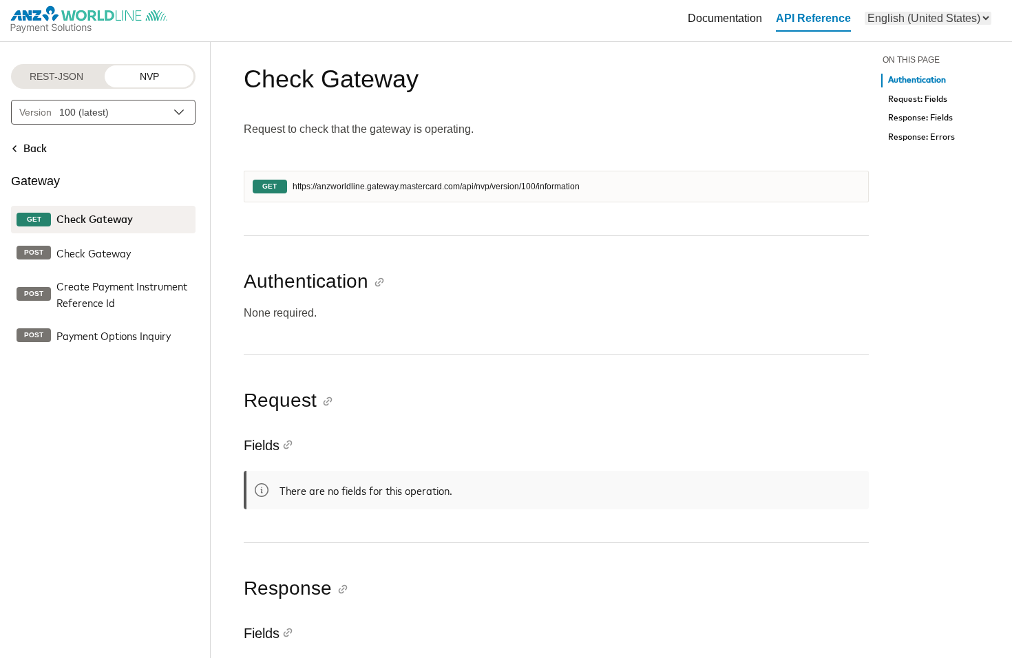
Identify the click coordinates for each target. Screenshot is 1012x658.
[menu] (928, 18)
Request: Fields (917, 99)
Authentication (917, 80)
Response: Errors (921, 137)
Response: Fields (920, 118)
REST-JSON (56, 76)
